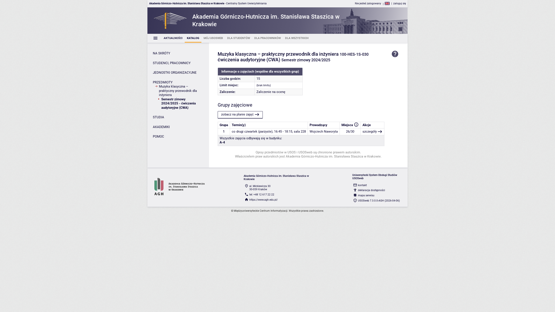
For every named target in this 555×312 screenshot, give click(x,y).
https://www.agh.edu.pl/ (263, 199)
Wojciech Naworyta (324, 131)
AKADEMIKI (161, 127)
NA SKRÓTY (161, 53)
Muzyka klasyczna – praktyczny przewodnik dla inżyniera (178, 90)
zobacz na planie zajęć (237, 114)
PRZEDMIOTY (163, 82)
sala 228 (300, 131)
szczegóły (369, 131)
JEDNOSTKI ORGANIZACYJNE (175, 73)
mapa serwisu (366, 195)
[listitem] (173, 38)
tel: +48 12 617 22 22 (261, 194)
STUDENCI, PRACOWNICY (172, 63)
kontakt (362, 185)
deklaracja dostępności (371, 190)
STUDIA (158, 117)
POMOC (158, 136)
